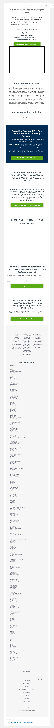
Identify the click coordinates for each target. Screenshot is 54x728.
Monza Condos (13, 397)
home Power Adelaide (14, 556)
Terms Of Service (16, 344)
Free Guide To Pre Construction (16, 348)
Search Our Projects (35, 5)
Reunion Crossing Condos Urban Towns (17, 468)
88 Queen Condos (13, 449)
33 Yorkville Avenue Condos (15, 467)
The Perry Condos (13, 477)
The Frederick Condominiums (15, 611)
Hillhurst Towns (13, 458)
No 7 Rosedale (13, 438)
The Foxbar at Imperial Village (15, 447)
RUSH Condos (12, 651)
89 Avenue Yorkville (13, 390)
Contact (49, 5)
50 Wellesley (12, 606)
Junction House (13, 423)
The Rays (12, 434)
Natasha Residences (14, 579)
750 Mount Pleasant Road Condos (16, 554)
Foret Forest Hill (13, 647)
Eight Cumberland (13, 627)
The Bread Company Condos (15, 509)
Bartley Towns (12, 536)
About (42, 5)
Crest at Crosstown (13, 569)
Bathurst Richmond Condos (15, 421)
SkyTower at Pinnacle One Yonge (16, 497)
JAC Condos (12, 500)
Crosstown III (12, 548)
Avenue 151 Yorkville (14, 514)
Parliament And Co (13, 625)
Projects (16, 337)
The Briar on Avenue (14, 491)
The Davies (12, 373)
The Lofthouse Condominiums (15, 506)
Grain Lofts (12, 648)
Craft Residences (13, 646)
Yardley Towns (12, 592)
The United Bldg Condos (14, 476)
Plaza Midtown (13, 561)
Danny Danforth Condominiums (15, 417)
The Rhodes (12, 515)
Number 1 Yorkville (13, 608)
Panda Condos (12, 482)
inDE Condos (12, 530)
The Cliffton (12, 660)
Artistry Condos (13, 489)
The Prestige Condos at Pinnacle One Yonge (18, 539)
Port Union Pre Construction (27, 355)
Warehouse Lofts (13, 584)
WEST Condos (12, 542)
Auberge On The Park (14, 399)
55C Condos (12, 504)
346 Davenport (13, 435)
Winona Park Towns (13, 588)
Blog (46, 5)
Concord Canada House (14, 563)
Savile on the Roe (13, 411)
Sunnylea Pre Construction (27, 337)
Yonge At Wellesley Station (15, 650)
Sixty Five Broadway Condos (15, 567)
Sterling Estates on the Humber (15, 471)
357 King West (13, 436)
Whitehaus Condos (13, 378)
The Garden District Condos (15, 594)
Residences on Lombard (14, 386)
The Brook (12, 626)
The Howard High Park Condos (15, 602)
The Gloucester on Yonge (14, 572)
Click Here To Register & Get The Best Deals (27, 205)
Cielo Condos (12, 395)
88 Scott (11, 379)
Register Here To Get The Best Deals (27, 157)
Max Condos (12, 486)
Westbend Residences (14, 661)
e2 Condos (12, 481)
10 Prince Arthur (13, 376)
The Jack (12, 613)
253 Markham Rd (13, 415)
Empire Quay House (13, 451)
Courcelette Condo (13, 653)
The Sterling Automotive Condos (16, 593)
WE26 (11, 553)
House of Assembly (13, 384)
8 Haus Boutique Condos (14, 443)
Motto (11, 656)
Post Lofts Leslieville (14, 510)
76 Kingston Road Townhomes (15, 534)
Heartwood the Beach (14, 512)
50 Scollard (12, 619)
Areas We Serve (37, 334)
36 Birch (11, 385)
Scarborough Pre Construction (27, 340)
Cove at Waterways (13, 573)
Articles (16, 346)
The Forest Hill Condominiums (15, 461)
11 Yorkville (12, 501)
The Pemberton (13, 604)
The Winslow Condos (14, 408)
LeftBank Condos (13, 527)
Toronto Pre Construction (27, 343)
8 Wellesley (12, 622)
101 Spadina (12, 513)
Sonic (11, 545)
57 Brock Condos (13, 405)
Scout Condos (12, 533)
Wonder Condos (13, 457)
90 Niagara (12, 480)
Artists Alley (12, 409)
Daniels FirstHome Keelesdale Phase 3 (17, 641)
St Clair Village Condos (14, 484)
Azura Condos (12, 535)
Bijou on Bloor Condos (14, 552)
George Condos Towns (14, 496)
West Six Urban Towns (14, 424)
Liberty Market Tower (14, 372)
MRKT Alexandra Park (14, 366)
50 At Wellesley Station (14, 612)
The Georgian (12, 637)
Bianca (11, 404)
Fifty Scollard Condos (14, 576)
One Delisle (12, 546)
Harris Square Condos (14, 475)
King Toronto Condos (14, 558)
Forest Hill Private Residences (15, 371)
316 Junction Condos (14, 654)
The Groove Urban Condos (15, 634)
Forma (11, 645)
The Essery (12, 617)
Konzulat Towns (13, 587)
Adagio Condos (13, 478)
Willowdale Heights (13, 456)
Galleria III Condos (13, 416)
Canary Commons (13, 412)
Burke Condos (12, 589)
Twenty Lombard (13, 519)
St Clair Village (12, 549)
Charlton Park (12, 516)
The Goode (12, 605)
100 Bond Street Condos (14, 503)
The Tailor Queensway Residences (16, 559)
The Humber (12, 614)
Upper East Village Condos (15, 508)
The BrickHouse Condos (14, 418)
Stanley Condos (13, 455)
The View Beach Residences (15, 445)
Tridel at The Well (13, 398)
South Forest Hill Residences (15, 643)
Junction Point (13, 483)
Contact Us (16, 338)
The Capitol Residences (14, 396)
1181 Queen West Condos (15, 442)
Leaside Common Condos (14, 607)
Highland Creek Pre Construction (27, 335)
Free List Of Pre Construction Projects (38, 341)
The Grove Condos (13, 429)
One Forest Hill (13, 541)
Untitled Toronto (13, 377)
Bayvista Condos (13, 430)
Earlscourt (12, 640)
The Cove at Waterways (14, 630)
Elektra (11, 644)
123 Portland (12, 370)
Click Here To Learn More (27, 318)
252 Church (12, 631)
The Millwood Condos (14, 547)
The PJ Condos (13, 540)
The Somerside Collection (15, 582)
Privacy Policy (16, 343)
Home (16, 334)
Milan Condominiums (14, 428)
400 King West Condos (14, 431)
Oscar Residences (13, 381)
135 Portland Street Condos (15, 422)
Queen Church (13, 410)
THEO (11, 568)
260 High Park (12, 490)
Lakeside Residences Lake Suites (16, 454)
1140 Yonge (12, 652)
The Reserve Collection (14, 521)
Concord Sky (12, 620)
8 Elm (11, 658)
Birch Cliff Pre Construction (27, 352)
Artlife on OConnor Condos (15, 464)
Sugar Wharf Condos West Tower (16, 562)
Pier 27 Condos (13, 495)
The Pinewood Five (13, 586)
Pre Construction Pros (16, 340)
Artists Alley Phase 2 (14, 595)
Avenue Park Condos (14, 532)
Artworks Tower (13, 470)
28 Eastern (12, 600)
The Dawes (12, 638)
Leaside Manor (13, 463)
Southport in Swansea (14, 383)
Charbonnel (12, 453)
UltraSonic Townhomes (14, 574)
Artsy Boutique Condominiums (15, 392)
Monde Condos (13, 462)
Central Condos (13, 450)
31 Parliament (12, 618)
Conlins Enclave (13, 599)
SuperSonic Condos (13, 517)
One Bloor (12, 444)
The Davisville (12, 382)
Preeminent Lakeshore (14, 591)
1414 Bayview (12, 560)
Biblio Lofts (12, 522)
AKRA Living (12, 659)
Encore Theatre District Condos (15, 528)
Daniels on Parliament (14, 657)
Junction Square (13, 633)
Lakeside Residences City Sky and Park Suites (18, 437)
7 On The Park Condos (14, 543)
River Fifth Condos (13, 488)
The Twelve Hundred (14, 523)
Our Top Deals (37, 338)
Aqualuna (12, 402)
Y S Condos (12, 615)
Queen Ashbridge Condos (15, 550)
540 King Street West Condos (15, 406)
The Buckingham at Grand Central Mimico (17, 507)
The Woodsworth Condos (14, 581)
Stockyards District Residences (15, 575)
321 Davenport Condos (14, 529)
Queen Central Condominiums (15, 565)
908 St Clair (12, 632)
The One (12, 375)
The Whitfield (12, 440)
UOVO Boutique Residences (15, 601)
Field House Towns (13, 389)
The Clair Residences (14, 580)
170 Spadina (12, 414)
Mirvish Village (12, 621)
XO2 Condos (12, 628)
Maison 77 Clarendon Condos (15, 473)
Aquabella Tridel (13, 624)
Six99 (11, 639)
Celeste (11, 635)
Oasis (11, 419)
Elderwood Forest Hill (14, 526)
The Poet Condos (13, 571)
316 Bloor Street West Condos (15, 460)
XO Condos (12, 432)
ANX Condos (12, 566)
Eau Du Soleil (12, 403)
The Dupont (12, 368)
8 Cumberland (12, 469)
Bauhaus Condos (13, 578)
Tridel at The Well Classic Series (16, 401)
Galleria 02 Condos (13, 441)
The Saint (12, 388)
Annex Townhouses (13, 585)
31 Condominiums (13, 598)
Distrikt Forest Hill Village (14, 474)
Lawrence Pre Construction (27, 349)
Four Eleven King (13, 448)
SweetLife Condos (13, 493)
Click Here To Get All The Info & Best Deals (27, 44)
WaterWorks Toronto (14, 487)
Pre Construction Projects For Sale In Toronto (37, 346)
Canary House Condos (14, 427)
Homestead (12, 525)
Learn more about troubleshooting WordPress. (19, 722)
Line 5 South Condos (14, 499)
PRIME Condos (13, 365)
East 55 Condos (13, 597)
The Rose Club (13, 494)
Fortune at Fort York (13, 425)
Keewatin (12, 369)
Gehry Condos (12, 502)
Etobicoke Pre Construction (27, 346)
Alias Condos (12, 391)
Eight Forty (12, 555)
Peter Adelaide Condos (14, 520)
